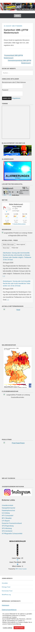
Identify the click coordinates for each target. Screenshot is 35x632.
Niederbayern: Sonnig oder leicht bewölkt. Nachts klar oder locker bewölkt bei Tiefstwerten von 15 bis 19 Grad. (17, 283)
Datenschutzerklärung (9, 610)
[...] (4, 276)
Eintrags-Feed (6, 587)
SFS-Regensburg (8, 526)
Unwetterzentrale (7, 505)
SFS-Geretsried (7, 531)
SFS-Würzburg (7, 528)
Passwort (5, 90)
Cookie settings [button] (7, 628)
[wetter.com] (7, 224)
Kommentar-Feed (7, 591)
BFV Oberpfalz (7, 518)
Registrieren (16, 98)
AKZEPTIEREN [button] (19, 627)
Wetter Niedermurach (16, 204)
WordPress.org (6, 594)
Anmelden (5, 583)
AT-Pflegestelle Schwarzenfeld (12, 533)
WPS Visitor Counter (21, 569)
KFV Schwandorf (7, 515)
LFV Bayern (6, 521)
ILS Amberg (6, 513)
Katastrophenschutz (8, 510)
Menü (17, 15)
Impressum (5, 605)
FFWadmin (18, 26)
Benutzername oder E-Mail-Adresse (14, 82)
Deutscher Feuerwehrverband (12, 523)
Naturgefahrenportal (8, 508)
